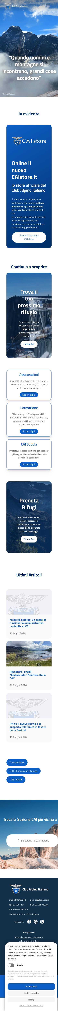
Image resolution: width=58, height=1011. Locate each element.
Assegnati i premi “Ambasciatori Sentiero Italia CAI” (28, 675)
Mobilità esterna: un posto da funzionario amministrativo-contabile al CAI (28, 623)
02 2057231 (18, 904)
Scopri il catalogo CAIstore (29, 237)
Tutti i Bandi (16, 779)
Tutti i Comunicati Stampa (24, 771)
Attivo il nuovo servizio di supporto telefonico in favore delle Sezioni (28, 727)
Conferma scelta (31, 993)
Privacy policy (31, 1005)
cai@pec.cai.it (42, 899)
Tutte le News (17, 762)
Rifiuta (31, 999)
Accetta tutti (31, 986)
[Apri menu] (48, 6)
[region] (29, 48)
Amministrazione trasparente (29, 937)
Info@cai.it (20, 899)
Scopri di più (29, 395)
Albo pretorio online (29, 940)
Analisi (20, 965)
